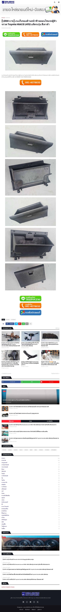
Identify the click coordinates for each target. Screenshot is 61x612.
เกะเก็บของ (13, 319)
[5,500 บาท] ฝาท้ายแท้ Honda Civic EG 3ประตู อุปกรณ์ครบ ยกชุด (18, 559)
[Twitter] (16, 323)
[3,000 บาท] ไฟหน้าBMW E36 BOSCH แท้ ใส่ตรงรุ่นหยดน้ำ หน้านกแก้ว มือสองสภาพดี (29, 406)
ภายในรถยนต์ (30, 476)
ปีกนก (30, 469)
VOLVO (26, 450)
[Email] (27, 323)
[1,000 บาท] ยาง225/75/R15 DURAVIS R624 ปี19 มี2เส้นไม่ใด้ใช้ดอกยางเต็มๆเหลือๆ (28, 431)
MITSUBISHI (53, 450)
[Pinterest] (19, 323)
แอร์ (30, 491)
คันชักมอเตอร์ (30, 502)
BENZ (36, 450)
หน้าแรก (21, 609)
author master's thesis (8, 587)
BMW (31, 450)
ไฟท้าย (30, 480)
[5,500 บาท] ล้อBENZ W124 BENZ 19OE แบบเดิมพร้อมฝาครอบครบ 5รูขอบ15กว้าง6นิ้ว (27, 546)
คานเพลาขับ (30, 482)
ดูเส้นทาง (40, 609)
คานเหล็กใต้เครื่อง (30, 495)
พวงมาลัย (30, 460)
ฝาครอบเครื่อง (30, 508)
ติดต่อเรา (34, 609)
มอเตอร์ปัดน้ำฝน (30, 515)
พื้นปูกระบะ (30, 513)
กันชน (30, 493)
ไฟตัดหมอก (30, 526)
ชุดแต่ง (30, 497)
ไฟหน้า (30, 473)
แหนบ (30, 500)
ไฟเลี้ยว (30, 528)
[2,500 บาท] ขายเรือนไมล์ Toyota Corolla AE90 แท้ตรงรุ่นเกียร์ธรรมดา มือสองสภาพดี (50, 344)
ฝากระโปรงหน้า (30, 506)
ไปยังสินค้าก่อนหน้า (6, 373)
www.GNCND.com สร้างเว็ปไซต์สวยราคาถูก (33, 607)
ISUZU (21, 450)
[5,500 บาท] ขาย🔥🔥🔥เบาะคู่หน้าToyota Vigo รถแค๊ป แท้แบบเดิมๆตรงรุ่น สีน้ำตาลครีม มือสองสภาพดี (50, 363)
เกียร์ (30, 522)
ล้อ (30, 478)
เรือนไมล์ (30, 471)
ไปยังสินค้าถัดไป (55, 373)
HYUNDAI (47, 450)
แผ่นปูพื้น (30, 524)
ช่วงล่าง (30, 458)
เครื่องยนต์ (30, 489)
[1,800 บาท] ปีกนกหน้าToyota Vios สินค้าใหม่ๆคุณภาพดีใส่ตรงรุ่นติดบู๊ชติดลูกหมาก (30, 363)
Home (3, 17)
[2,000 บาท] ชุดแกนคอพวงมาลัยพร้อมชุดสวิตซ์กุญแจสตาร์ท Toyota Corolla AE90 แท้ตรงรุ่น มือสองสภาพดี (11, 344)
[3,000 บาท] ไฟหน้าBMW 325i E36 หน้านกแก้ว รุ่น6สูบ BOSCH (24, 413)
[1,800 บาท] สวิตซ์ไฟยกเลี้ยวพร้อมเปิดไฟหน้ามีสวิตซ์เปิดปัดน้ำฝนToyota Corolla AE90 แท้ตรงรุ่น (30, 344)
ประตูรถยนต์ (30, 462)
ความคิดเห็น (50, 421)
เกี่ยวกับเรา (27, 609)
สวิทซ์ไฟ (30, 484)
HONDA (10, 450)
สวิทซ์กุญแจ (30, 519)
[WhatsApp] (23, 323)
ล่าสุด (30, 421)
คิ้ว (30, 504)
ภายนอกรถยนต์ (30, 465)
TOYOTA (8, 17)
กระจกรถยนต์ (30, 467)
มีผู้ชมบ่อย (11, 421)
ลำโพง (30, 517)
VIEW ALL (57, 328)
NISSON (15, 450)
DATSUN (41, 450)
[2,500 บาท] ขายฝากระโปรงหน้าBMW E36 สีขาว (16, 400)
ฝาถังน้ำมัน (30, 511)
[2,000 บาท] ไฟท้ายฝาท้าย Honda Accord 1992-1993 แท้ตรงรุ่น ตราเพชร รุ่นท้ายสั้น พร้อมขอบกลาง (32, 424)
